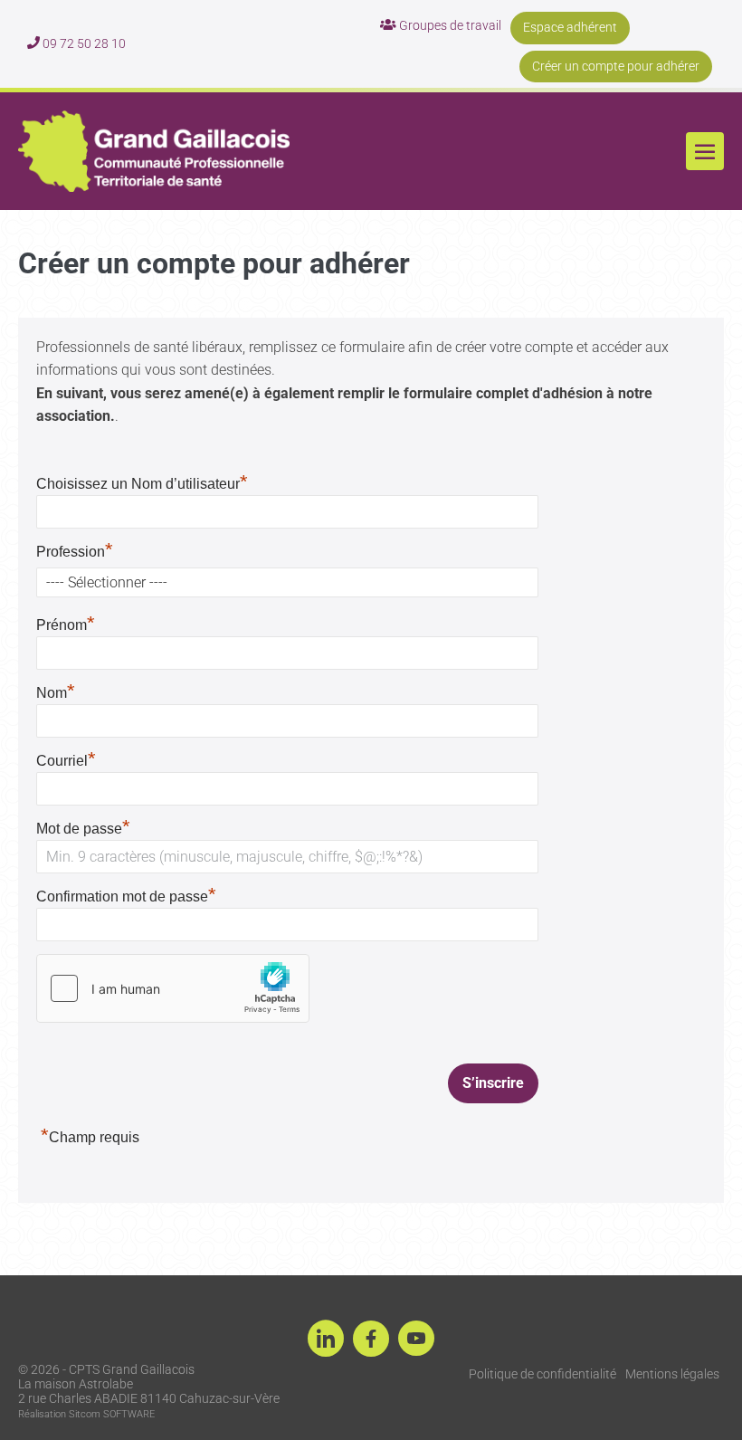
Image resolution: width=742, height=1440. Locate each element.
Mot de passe (83, 828)
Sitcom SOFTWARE (112, 1414)
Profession (74, 551)
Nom (55, 693)
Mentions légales (672, 1374)
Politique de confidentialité (542, 1374)
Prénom (65, 625)
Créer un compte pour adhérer (615, 66)
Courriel (66, 760)
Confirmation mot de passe (126, 896)
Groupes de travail (448, 25)
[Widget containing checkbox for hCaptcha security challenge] (172, 988)
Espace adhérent (570, 27)
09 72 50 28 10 (83, 43)
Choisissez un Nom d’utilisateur (142, 483)
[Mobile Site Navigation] (705, 151)
